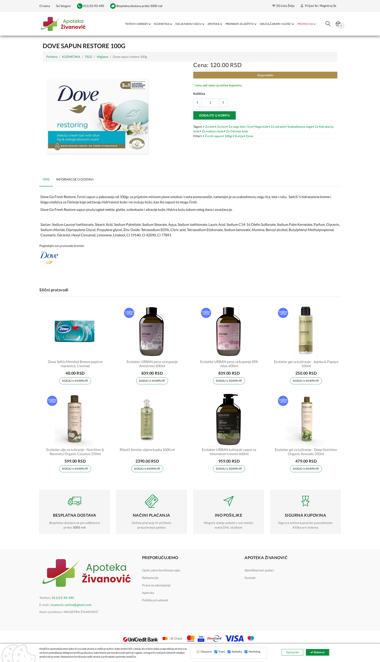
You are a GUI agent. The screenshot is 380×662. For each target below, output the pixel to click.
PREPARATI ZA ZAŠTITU (239, 24)
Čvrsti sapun (213, 136)
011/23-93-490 (93, 6)
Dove (249, 136)
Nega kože (261, 126)
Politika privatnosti (155, 600)
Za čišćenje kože (236, 131)
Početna (51, 56)
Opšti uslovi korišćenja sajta (161, 570)
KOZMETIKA (161, 24)
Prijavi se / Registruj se (320, 5)
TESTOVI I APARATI (136, 24)
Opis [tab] (46, 179)
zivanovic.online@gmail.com (70, 605)
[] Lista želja (285, 5)
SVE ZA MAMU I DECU (188, 24)
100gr (228, 136)
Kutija (238, 136)
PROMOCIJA (305, 24)
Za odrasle (277, 126)
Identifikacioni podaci (259, 570)
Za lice (221, 126)
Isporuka (148, 593)
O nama (44, 6)
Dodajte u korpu (214, 115)
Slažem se (319, 652)
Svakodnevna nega (299, 126)
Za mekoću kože (212, 131)
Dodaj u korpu (73, 380)
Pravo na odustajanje (156, 585)
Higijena (102, 56)
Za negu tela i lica (240, 126)
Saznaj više (292, 652)
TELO (88, 56)
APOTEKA (213, 24)
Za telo (210, 126)
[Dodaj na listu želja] (101, 353)
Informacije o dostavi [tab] (74, 179)
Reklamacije (150, 578)
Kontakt (250, 578)
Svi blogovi (63, 6)
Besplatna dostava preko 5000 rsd (139, 6)
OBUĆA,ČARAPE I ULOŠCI (275, 24)
